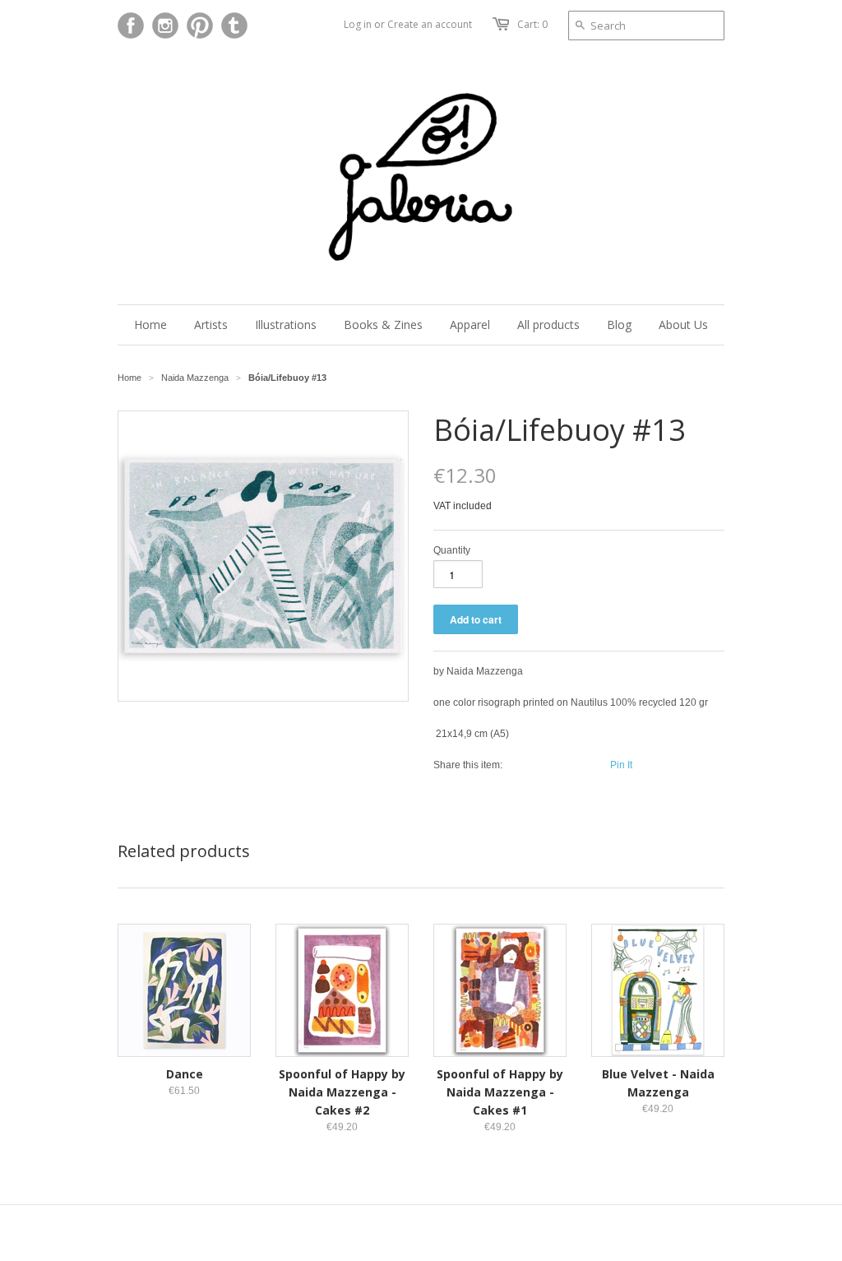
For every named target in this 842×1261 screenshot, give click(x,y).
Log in (358, 24)
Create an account (429, 24)
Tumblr (234, 25)
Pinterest (200, 25)
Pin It (621, 765)
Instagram (165, 25)
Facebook (131, 25)
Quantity (451, 550)
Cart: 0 (532, 24)
